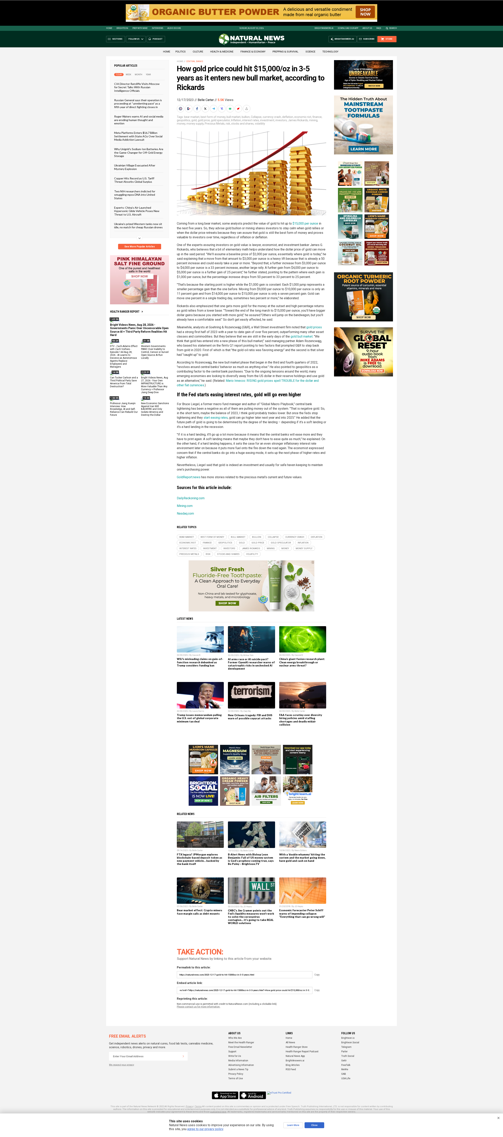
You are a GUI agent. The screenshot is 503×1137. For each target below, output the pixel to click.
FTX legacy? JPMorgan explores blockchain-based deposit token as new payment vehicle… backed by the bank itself (199, 859)
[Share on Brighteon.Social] (181, 108)
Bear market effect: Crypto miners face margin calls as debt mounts (199, 912)
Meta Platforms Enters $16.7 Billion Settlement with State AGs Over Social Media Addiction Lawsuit (138, 136)
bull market (233, 116)
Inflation (236, 120)
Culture (198, 51)
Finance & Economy (252, 51)
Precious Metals (215, 123)
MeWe (344, 1069)
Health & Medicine (221, 51)
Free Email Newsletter (240, 1047)
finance (317, 116)
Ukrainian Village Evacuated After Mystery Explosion (134, 167)
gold (194, 120)
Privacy (189, 1106)
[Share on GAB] (230, 108)
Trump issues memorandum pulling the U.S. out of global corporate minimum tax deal (199, 718)
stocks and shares (242, 123)
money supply (195, 123)
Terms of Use (235, 1078)
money (181, 123)
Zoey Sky (247, 711)
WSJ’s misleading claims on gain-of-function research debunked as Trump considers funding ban (200, 662)
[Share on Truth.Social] (222, 108)
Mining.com (185, 506)
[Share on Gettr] (239, 108)
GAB (343, 1074)
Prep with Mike (140, 28)
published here (218, 1111)
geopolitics (183, 120)
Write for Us (234, 1056)
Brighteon (122, 28)
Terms (198, 1106)
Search (393, 28)
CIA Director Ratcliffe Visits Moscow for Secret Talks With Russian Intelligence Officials (137, 87)
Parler (344, 1051)
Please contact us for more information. (198, 1006)
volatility (260, 123)
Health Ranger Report (125, 311)
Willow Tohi (248, 655)
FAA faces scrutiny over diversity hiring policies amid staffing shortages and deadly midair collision (300, 719)
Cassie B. (196, 655)
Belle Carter (206, 100)
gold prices (314, 327)
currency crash (272, 116)
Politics (180, 51)
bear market (191, 116)
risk (228, 123)
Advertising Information (241, 1065)
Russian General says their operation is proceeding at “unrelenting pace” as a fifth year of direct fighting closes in (138, 103)
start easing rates (216, 417)
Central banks (194, 61)
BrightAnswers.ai (324, 28)
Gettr (344, 1060)
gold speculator (220, 120)
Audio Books (174, 28)
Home (109, 28)
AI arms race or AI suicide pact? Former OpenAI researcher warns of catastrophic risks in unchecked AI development (251, 664)
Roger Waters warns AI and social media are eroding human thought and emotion (138, 120)
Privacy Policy (235, 1074)
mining (313, 120)
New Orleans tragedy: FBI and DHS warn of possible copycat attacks (250, 717)
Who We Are (235, 1038)
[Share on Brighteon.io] (189, 108)
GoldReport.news (188, 477)
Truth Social (347, 1056)
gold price (204, 120)
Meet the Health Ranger (241, 1042)
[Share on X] (206, 108)
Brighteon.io (347, 1038)
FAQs (378, 28)
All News (290, 1042)
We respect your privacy (121, 1065)
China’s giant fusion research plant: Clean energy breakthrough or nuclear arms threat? (302, 662)
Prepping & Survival (285, 51)
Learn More (293, 1125)
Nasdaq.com (185, 513)
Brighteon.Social (350, 1042)
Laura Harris (198, 711)
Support (232, 1051)
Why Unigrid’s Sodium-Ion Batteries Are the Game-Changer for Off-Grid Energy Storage (138, 152)
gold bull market (302, 336)
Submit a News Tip (238, 1069)
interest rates (250, 120)
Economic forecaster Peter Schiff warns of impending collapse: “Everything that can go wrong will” (302, 913)
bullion (246, 116)
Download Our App (348, 28)
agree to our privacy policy (205, 1129)
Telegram (346, 1047)
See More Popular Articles (139, 246)
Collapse (256, 116)
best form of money (213, 116)
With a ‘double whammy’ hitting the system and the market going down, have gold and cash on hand (302, 857)
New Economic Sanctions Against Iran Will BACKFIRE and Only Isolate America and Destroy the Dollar (155, 409)
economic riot (302, 116)
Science (310, 51)
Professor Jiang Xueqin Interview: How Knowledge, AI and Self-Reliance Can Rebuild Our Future (124, 409)
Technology (330, 51)
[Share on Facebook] (197, 108)
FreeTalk (345, 1065)
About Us (367, 28)
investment (267, 120)
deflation (287, 116)
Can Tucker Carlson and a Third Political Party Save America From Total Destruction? (124, 382)
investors (281, 120)
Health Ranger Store (296, 1047)
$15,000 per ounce (305, 223)
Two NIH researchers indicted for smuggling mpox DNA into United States (134, 194)
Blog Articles (293, 1065)
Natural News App (295, 1056)
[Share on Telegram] (214, 108)
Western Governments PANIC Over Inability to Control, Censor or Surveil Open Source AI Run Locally (155, 352)
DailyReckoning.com (191, 498)
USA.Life (345, 1078)
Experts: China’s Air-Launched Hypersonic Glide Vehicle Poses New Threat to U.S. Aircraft (136, 211)
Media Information (238, 1060)
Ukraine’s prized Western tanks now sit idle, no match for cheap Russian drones (138, 225)
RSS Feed (291, 1069)
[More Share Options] (247, 108)
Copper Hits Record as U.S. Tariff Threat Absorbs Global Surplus (134, 180)
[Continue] (183, 1056)
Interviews (157, 28)
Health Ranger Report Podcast (302, 1051)
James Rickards (298, 120)
